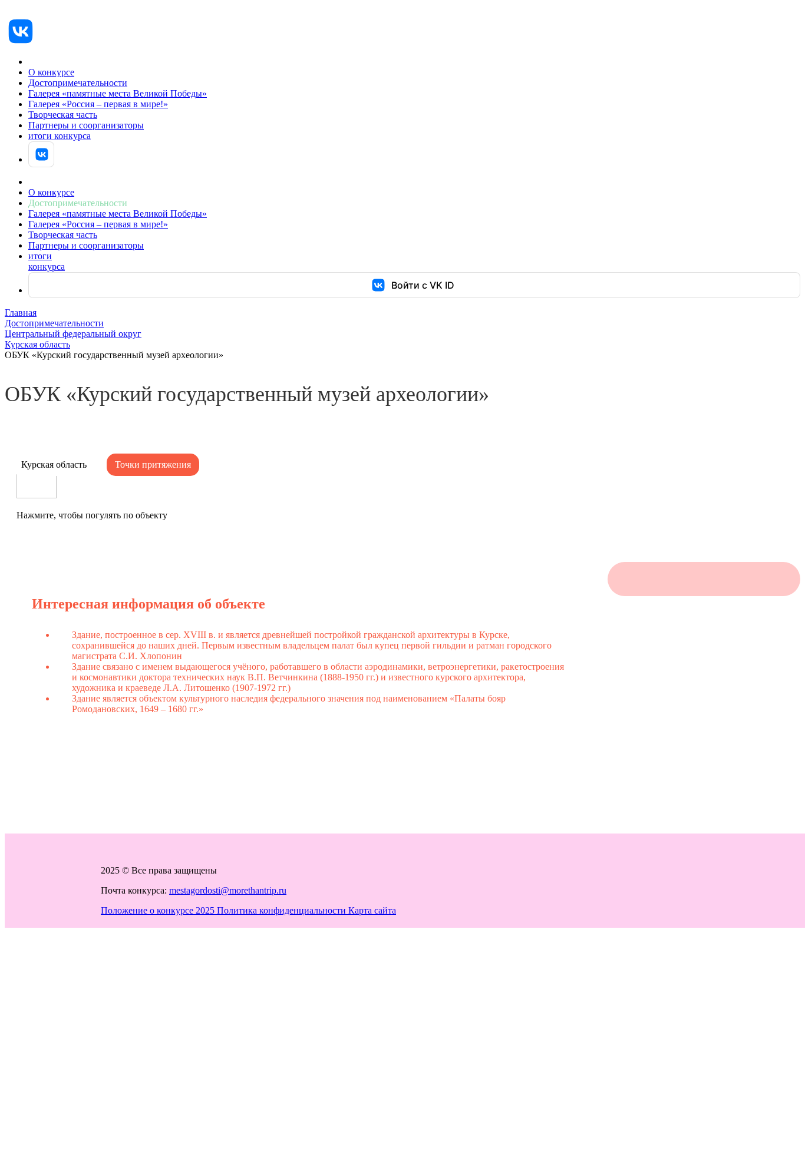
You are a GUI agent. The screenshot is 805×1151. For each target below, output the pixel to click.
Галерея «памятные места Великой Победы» (117, 93)
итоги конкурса (59, 136)
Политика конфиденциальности (282, 910)
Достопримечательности (77, 83)
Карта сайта (372, 910)
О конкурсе (51, 72)
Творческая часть (62, 115)
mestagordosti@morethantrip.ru (227, 890)
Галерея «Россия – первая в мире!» (98, 104)
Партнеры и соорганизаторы (86, 125)
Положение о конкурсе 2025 (159, 910)
